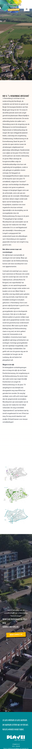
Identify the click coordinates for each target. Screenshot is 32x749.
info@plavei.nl (16, 744)
